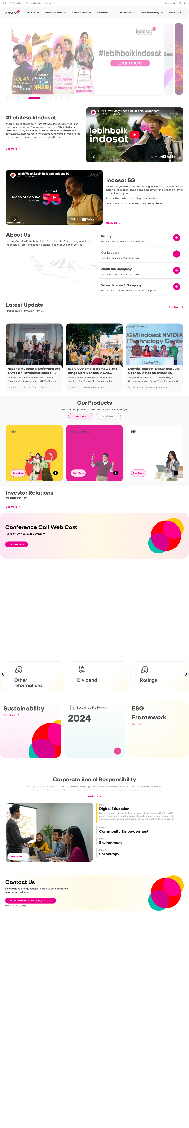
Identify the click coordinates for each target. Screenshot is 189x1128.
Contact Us (170, 3)
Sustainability (125, 13)
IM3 (4, 3)
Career (172, 13)
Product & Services (53, 13)
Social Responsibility (150, 13)
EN (185, 3)
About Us (31, 13)
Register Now (17, 544)
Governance (103, 13)
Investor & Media (79, 13)
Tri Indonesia (15, 3)
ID (180, 3)
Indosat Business (33, 3)
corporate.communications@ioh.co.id (31, 900)
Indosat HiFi (50, 3)
